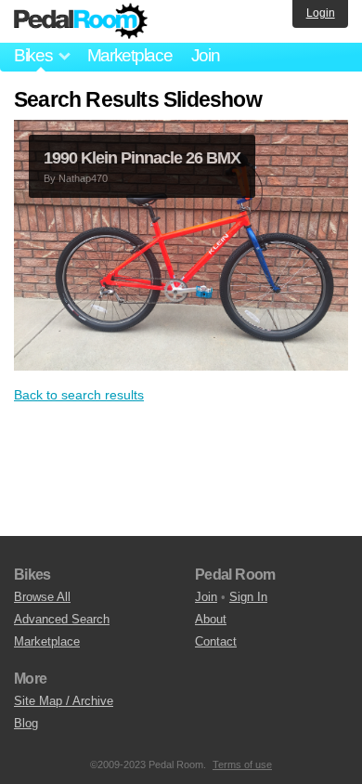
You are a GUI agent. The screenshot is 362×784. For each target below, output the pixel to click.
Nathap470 (83, 178)
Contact (216, 641)
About (210, 619)
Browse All (42, 597)
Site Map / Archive (63, 701)
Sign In (248, 597)
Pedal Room (81, 21)
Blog (26, 723)
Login (320, 13)
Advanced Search (62, 619)
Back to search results (79, 394)
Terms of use (242, 764)
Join (205, 55)
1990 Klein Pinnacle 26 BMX (142, 158)
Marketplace (130, 55)
